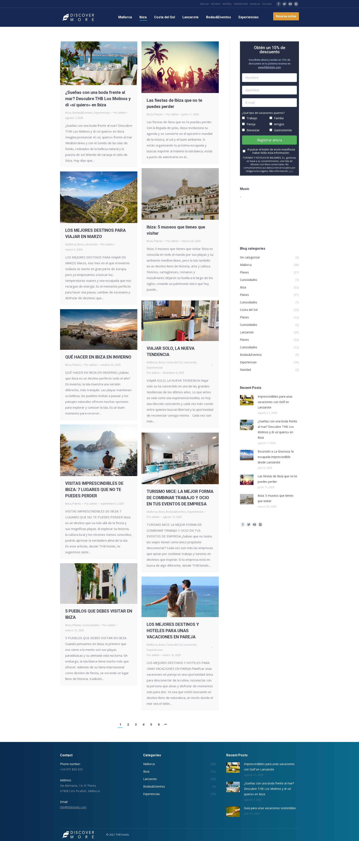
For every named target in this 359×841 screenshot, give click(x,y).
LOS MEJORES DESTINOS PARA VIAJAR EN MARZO (95, 233)
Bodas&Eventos (83, 112)
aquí (291, 170)
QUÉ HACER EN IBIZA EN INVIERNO (98, 357)
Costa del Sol (174, 362)
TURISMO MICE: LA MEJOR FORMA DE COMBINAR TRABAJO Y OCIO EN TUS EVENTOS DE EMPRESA (180, 497)
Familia (278, 118)
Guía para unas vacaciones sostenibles (270, 808)
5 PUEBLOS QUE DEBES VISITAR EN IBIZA (98, 614)
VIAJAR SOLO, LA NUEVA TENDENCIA (170, 351)
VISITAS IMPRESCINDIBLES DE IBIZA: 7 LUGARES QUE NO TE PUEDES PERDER (94, 489)
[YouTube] (290, 3)
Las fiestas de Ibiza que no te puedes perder (174, 103)
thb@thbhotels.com (73, 807)
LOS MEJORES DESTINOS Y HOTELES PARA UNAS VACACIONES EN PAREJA (173, 630)
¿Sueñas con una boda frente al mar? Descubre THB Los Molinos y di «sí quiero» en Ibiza (98, 98)
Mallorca (70, 244)
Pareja (250, 124)
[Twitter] (284, 3)
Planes (158, 114)
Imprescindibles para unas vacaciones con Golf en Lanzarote (275, 401)
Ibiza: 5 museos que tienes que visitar (176, 230)
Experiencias (102, 112)
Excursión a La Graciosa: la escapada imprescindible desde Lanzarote (276, 456)
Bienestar (252, 130)
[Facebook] (278, 3)
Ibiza (68, 112)
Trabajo (251, 118)
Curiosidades (90, 625)
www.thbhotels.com (269, 67)
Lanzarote (91, 244)
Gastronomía (282, 130)
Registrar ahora (269, 140)
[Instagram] (296, 3)
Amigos (278, 124)
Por (119, 112)
